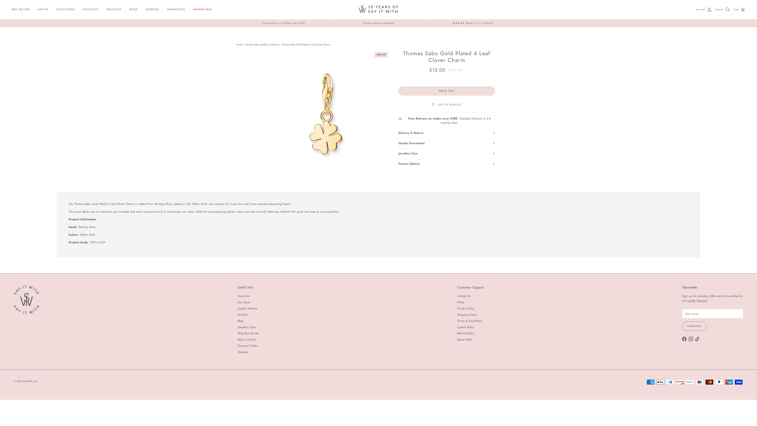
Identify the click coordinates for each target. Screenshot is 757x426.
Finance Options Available (378, 23)
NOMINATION (176, 9)
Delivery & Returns (410, 133)
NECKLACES (91, 9)
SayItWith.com (30, 381)
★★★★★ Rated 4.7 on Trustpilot (473, 23)
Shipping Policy (467, 315)
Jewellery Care (408, 153)
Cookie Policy (465, 327)
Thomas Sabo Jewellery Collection (262, 44)
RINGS (133, 9)
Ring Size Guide (248, 333)
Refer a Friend (247, 339)
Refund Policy (465, 333)
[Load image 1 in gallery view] (326, 114)
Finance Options (409, 164)
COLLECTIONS (65, 9)
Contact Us (464, 296)
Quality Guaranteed (411, 143)
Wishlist (243, 315)
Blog (240, 321)
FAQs (460, 302)
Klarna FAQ (464, 339)
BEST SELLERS (21, 9)
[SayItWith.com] (378, 9)
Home (240, 44)
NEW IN (43, 9)
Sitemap (243, 352)
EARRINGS (152, 9)
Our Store (244, 302)
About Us (243, 296)
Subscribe (694, 326)
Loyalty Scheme (247, 308)
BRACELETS (114, 9)
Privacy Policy (465, 308)
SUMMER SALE (202, 9)
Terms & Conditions (469, 321)
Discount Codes (248, 346)
